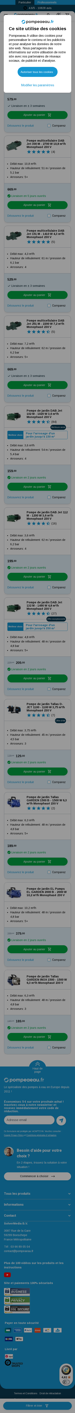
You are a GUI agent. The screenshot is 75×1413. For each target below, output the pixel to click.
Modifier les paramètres (37, 85)
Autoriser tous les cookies (37, 71)
